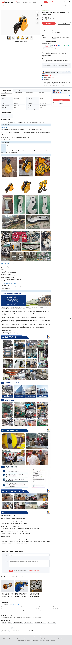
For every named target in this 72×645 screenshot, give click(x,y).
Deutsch (34, 638)
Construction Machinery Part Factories (42, 628)
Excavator (4, 622)
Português (17, 638)
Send (11, 570)
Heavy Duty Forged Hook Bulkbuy (28, 630)
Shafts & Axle (3, 610)
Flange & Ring (55, 606)
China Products (14, 636)
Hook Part (61, 628)
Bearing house (3, 606)
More (2, 632)
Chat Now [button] (64, 23)
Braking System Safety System (40, 622)
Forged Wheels (21, 606)
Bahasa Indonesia (67, 638)
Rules (70, 5)
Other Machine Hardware (18, 622)
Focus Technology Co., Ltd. (29, 640)
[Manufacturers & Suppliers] (7, 2)
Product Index (55, 636)
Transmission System (51, 622)
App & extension (58, 5)
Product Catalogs (17, 604)
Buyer (46, 5)
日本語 (48, 638)
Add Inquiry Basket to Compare (21, 41)
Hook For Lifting (5, 630)
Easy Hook (12, 630)
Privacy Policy (53, 640)
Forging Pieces (38, 606)
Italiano (30, 638)
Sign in (70, 2)
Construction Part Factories (28, 628)
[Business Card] (69, 95)
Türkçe (58, 638)
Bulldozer (9, 622)
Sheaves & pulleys (22, 610)
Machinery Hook (54, 628)
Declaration (47, 640)
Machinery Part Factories (6, 628)
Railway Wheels (4, 608)
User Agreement (42, 640)
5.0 (57, 92)
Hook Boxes (18, 630)
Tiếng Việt (61, 638)
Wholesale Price (37, 636)
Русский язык (26, 638)
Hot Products (8, 636)
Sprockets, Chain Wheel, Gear (41, 610)
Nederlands (38, 638)
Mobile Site (60, 636)
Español (13, 638)
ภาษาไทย (54, 638)
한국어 (45, 638)
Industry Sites (43, 636)
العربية (42, 638)
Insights (64, 636)
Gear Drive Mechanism (29, 622)
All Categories (5, 5)
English (10, 638)
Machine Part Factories (17, 628)
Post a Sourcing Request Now (33, 570)
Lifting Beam (38, 608)
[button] (47, 93)
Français (21, 638)
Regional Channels (49, 636)
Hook (19, 608)
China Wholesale (31, 636)
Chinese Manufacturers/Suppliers (23, 636)
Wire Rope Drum (56, 610)
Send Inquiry (48, 23)
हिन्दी (51, 638)
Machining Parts (56, 608)
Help (51, 5)
